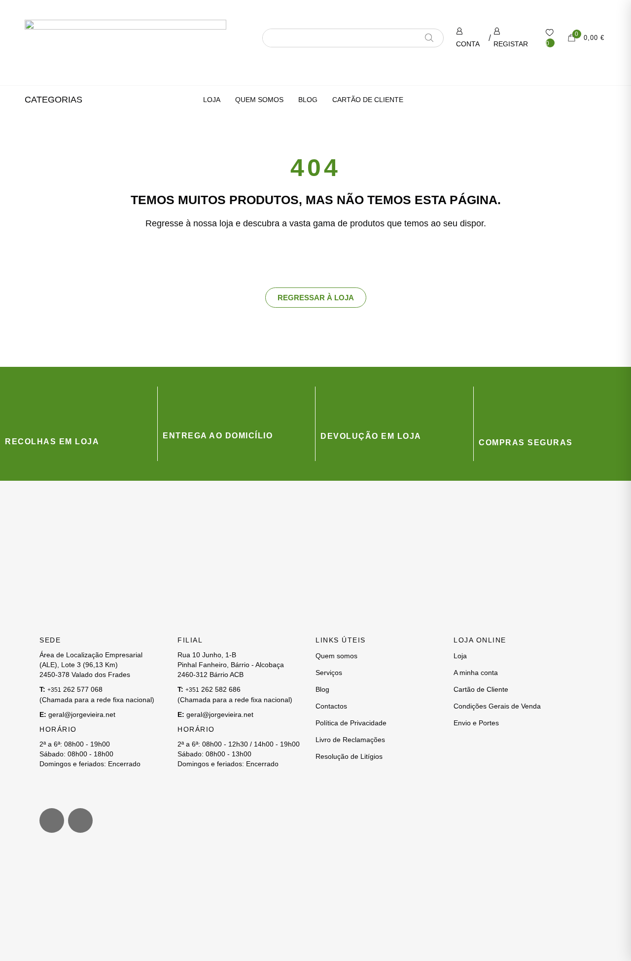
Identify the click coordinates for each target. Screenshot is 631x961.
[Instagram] (51, 820)
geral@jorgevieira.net (81, 714)
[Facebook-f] (80, 820)
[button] (53, 99)
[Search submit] (432, 38)
